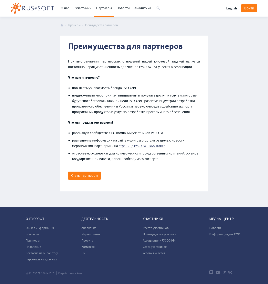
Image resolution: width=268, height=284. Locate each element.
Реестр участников (156, 228)
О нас (65, 8)
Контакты (32, 234)
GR (83, 253)
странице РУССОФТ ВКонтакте (142, 146)
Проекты (87, 241)
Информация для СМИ (224, 234)
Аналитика (142, 8)
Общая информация (40, 228)
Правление (33, 247)
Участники (83, 8)
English (231, 8)
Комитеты (88, 247)
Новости (123, 8)
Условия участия (154, 253)
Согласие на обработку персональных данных (42, 256)
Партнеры (104, 8)
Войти (249, 8)
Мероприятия (90, 234)
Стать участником (155, 247)
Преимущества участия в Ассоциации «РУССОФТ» (159, 237)
